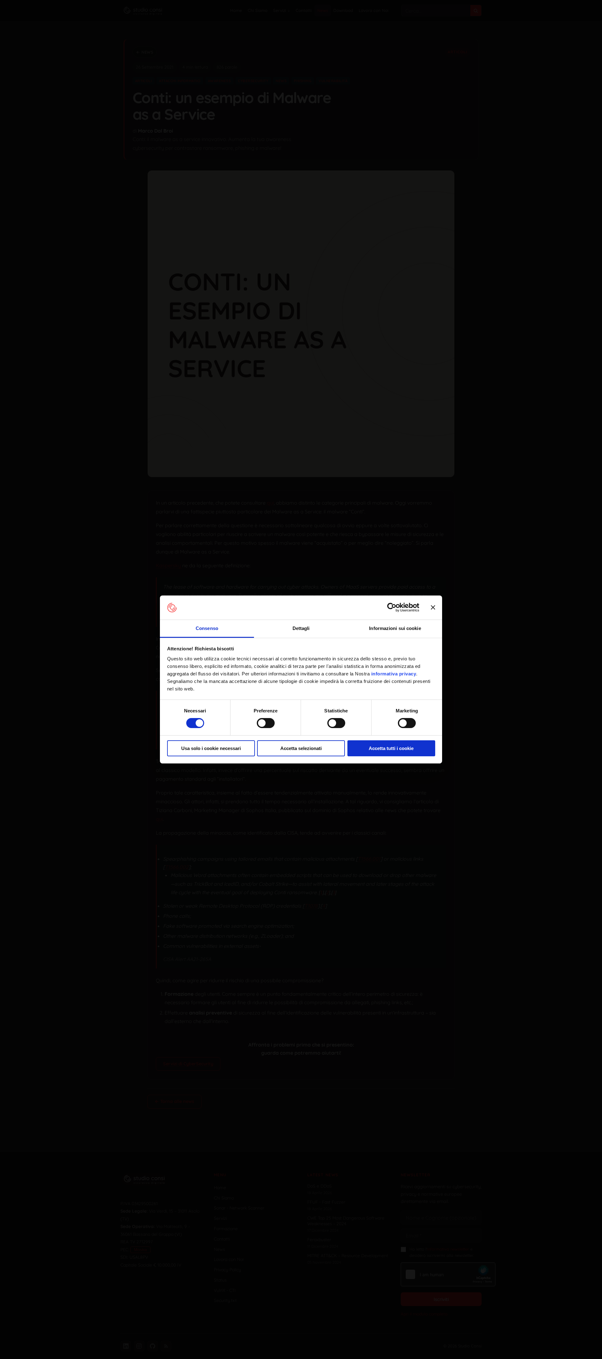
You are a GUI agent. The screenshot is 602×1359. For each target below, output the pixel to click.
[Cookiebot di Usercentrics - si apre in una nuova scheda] (391, 607)
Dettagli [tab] (301, 628)
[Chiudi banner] (433, 607)
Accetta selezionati (301, 748)
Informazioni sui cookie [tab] (395, 628)
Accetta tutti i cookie (391, 748)
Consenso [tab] (207, 628)
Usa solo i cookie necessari (211, 748)
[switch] (266, 723)
